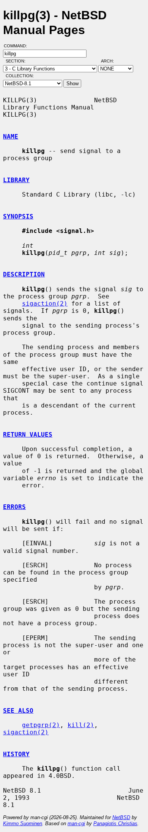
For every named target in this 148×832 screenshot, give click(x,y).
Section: (17, 61)
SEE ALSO (18, 710)
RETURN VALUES (27, 434)
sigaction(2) (45, 303)
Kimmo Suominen (22, 823)
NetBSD (121, 817)
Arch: (111, 61)
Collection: (20, 75)
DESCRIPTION (24, 274)
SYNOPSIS (18, 216)
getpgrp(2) (41, 725)
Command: (17, 46)
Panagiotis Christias (115, 823)
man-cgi (76, 823)
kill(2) (81, 725)
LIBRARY (16, 180)
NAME (10, 136)
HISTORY (16, 754)
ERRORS (14, 506)
